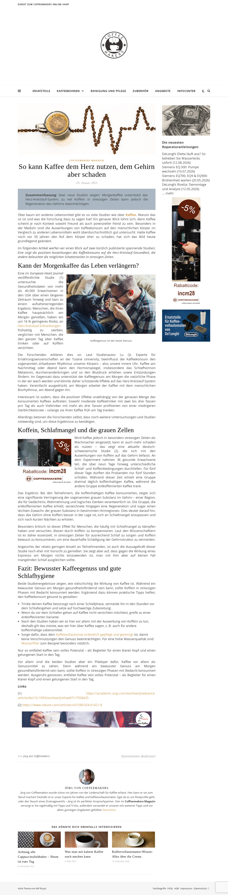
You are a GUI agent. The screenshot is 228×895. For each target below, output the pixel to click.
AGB (176, 888)
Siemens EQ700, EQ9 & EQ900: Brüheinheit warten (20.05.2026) (186, 178)
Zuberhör (141, 91)
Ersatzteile (41, 91)
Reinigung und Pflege (108, 91)
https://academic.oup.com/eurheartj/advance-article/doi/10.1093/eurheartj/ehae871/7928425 (87, 695)
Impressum (186, 888)
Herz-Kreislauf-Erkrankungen (39, 326)
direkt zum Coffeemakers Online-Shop (43, 4)
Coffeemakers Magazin (86, 160)
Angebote (163, 91)
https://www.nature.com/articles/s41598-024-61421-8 (62, 705)
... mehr (168, 193)
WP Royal (41, 888)
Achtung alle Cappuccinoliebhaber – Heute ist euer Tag (38, 856)
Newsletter (109, 810)
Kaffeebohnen (68, 91)
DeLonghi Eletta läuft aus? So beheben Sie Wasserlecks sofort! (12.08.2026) (184, 158)
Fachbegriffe (159, 888)
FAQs (170, 888)
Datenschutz (200, 888)
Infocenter (186, 91)
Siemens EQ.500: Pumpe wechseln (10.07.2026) (180, 169)
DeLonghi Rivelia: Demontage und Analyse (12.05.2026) (184, 186)
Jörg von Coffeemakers (36, 756)
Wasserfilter (30, 643)
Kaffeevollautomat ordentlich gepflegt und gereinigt (94, 634)
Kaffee (131, 215)
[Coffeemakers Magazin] (114, 45)
